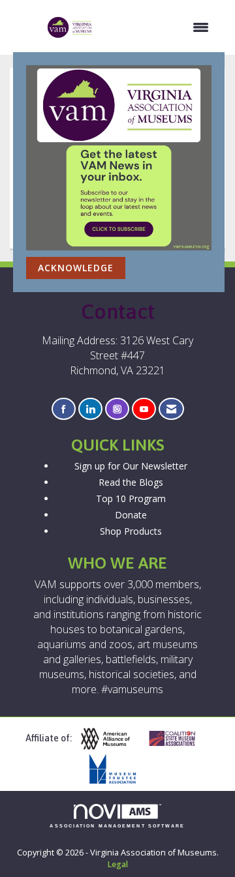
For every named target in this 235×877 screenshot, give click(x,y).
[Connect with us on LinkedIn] (90, 409)
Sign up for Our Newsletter (130, 466)
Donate (131, 515)
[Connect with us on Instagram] (117, 409)
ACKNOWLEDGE (76, 267)
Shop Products (131, 531)
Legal (117, 864)
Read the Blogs (131, 482)
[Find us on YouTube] (144, 409)
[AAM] (110, 739)
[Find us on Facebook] (64, 409)
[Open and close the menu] (157, 27)
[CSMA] (177, 739)
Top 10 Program (131, 498)
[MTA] (117, 769)
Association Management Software (117, 826)
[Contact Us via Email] (171, 409)
